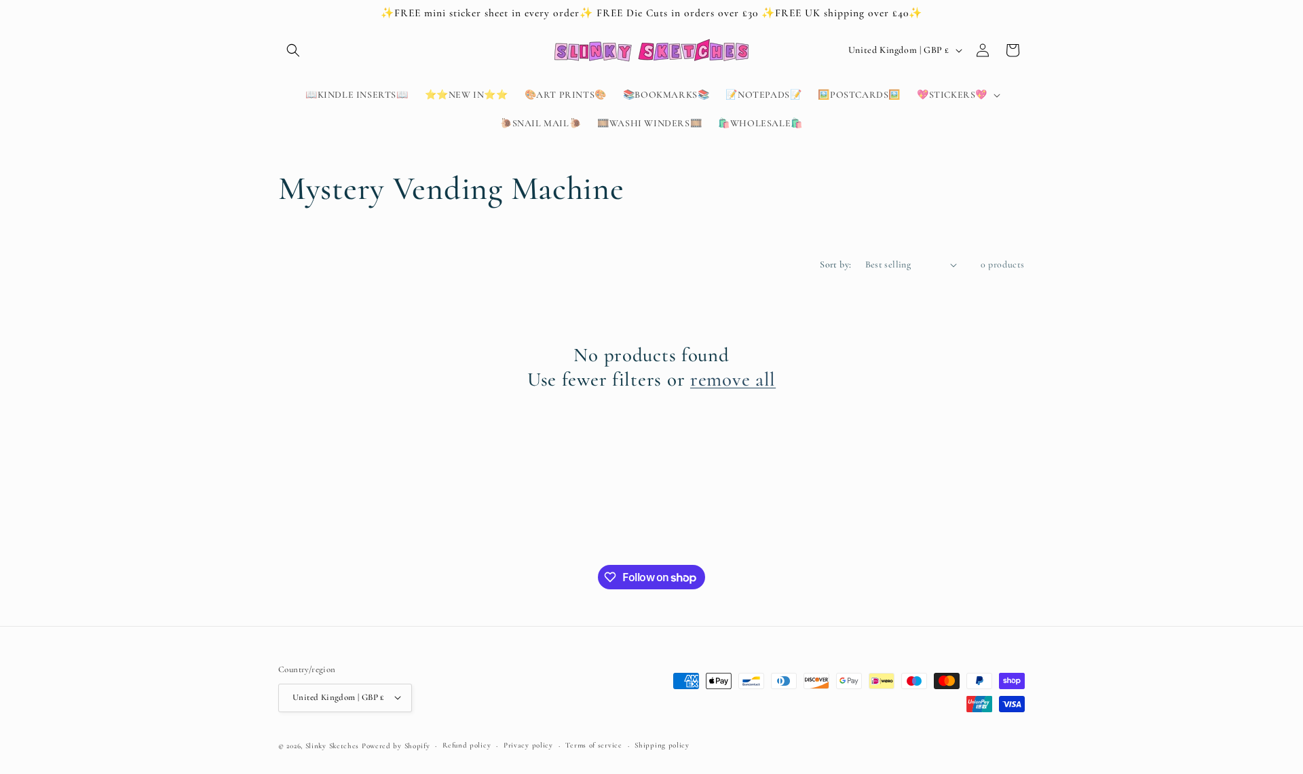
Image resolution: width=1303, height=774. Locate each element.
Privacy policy (528, 744)
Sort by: (835, 264)
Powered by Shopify (396, 745)
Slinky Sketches (333, 745)
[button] (293, 50)
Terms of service (593, 744)
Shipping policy (662, 744)
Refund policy (466, 744)
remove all (733, 379)
